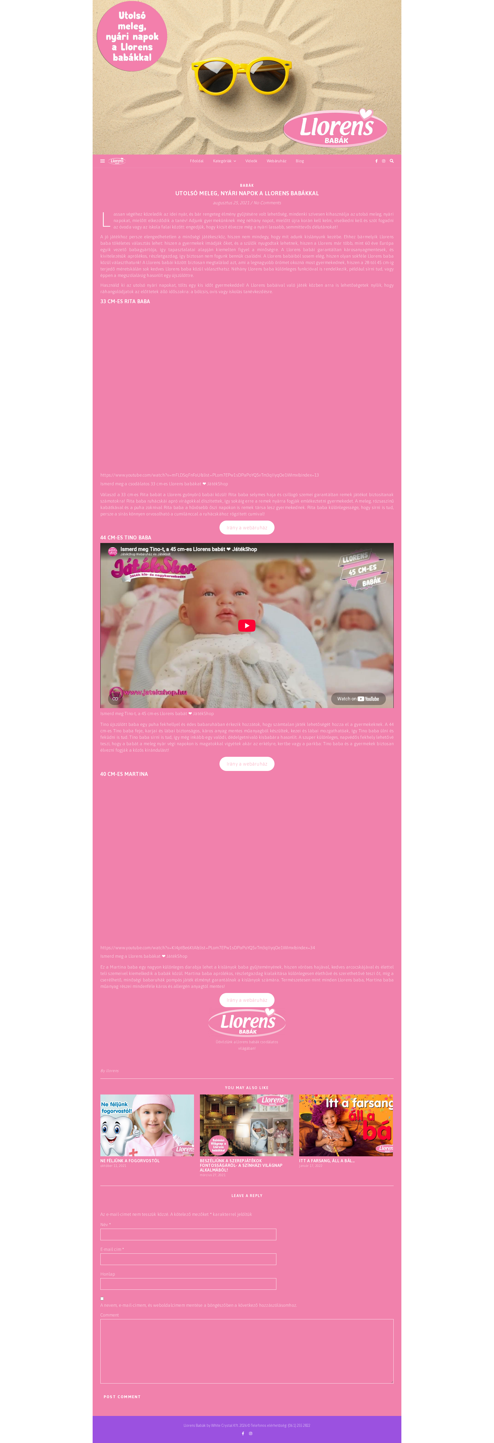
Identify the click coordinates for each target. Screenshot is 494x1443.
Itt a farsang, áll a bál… (327, 1160)
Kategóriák (222, 161)
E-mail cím (112, 1249)
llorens (112, 1070)
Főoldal (197, 161)
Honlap (107, 1274)
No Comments (267, 202)
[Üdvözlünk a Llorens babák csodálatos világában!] (247, 77)
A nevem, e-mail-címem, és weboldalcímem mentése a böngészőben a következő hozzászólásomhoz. (198, 1305)
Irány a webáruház (247, 527)
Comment (109, 1315)
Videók (251, 161)
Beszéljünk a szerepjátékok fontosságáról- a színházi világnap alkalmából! (241, 1165)
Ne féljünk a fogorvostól (130, 1160)
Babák (247, 185)
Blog (300, 161)
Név (105, 1224)
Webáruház (277, 161)
